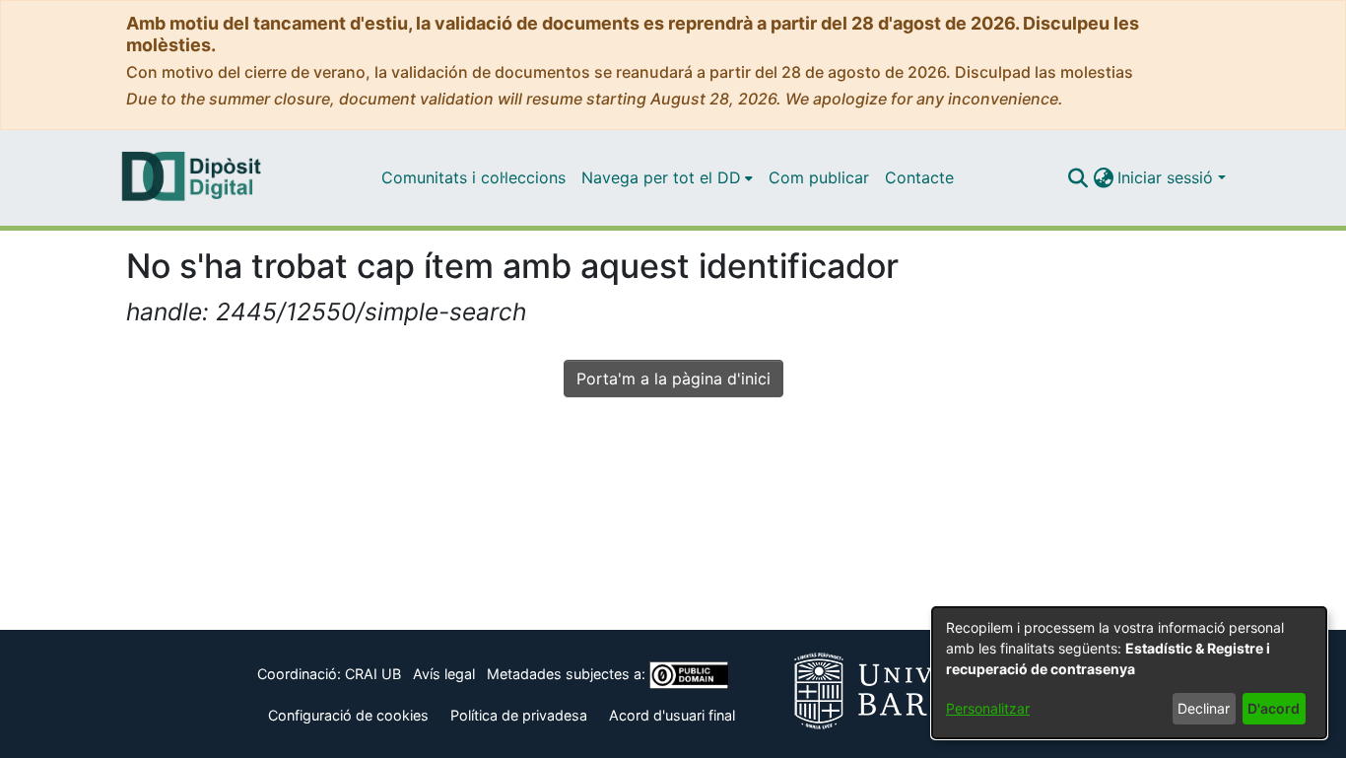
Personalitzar (988, 708)
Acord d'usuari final (672, 715)
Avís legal (444, 673)
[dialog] (1129, 672)
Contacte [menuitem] (919, 177)
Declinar (1204, 708)
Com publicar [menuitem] (819, 177)
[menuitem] (667, 177)
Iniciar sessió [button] (1167, 177)
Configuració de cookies (348, 715)
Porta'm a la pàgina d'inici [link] (673, 378)
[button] (1077, 177)
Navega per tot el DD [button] (661, 177)
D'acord (1273, 708)
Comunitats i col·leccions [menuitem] (473, 177)
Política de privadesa (518, 715)
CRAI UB (373, 673)
